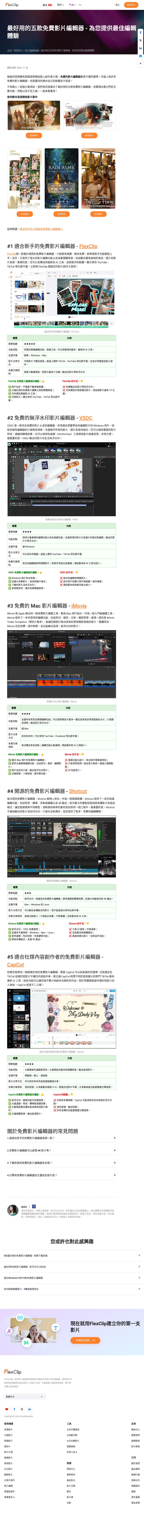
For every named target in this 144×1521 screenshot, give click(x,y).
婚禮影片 (8, 1457)
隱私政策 (135, 1503)
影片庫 (70, 1497)
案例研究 (71, 1474)
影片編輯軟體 (32, 50)
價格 (133, 1491)
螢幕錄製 (71, 1446)
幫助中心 (135, 1429)
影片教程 (135, 1446)
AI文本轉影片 (73, 1441)
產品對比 (71, 1480)
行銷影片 (8, 1435)
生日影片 (8, 1469)
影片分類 (71, 1486)
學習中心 (18, 50)
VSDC (85, 418)
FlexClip (88, 246)
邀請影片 (8, 1474)
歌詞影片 (8, 1463)
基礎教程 (135, 1441)
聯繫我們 (135, 1435)
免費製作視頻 (84, 1340)
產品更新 (135, 1469)
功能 (69, 1503)
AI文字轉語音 (73, 1429)
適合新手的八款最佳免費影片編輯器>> (41, 229)
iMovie (79, 606)
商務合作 (135, 1480)
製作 (59, 5)
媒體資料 (135, 1486)
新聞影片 (8, 1441)
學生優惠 (135, 1497)
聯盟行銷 (135, 1474)
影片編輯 (8, 1486)
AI (73, 5)
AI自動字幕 (72, 1435)
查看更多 (8, 1497)
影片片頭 (8, 1452)
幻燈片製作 (9, 1480)
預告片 (7, 1446)
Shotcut (78, 791)
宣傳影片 (8, 1429)
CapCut (15, 965)
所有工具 (71, 1452)
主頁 (9, 50)
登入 (118, 5)
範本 (45, 5)
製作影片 (131, 5)
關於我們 (135, 1463)
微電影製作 (9, 1491)
